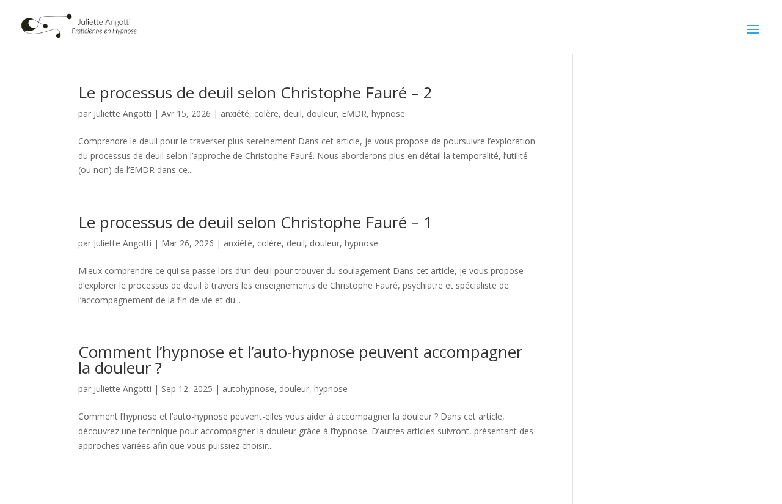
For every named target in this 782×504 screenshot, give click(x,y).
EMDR (354, 113)
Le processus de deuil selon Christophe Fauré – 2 (255, 92)
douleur (322, 113)
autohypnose (248, 389)
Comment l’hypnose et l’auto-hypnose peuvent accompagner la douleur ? (300, 360)
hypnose (388, 113)
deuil (292, 113)
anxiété (235, 113)
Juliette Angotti (122, 113)
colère (266, 113)
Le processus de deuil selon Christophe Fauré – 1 (255, 222)
